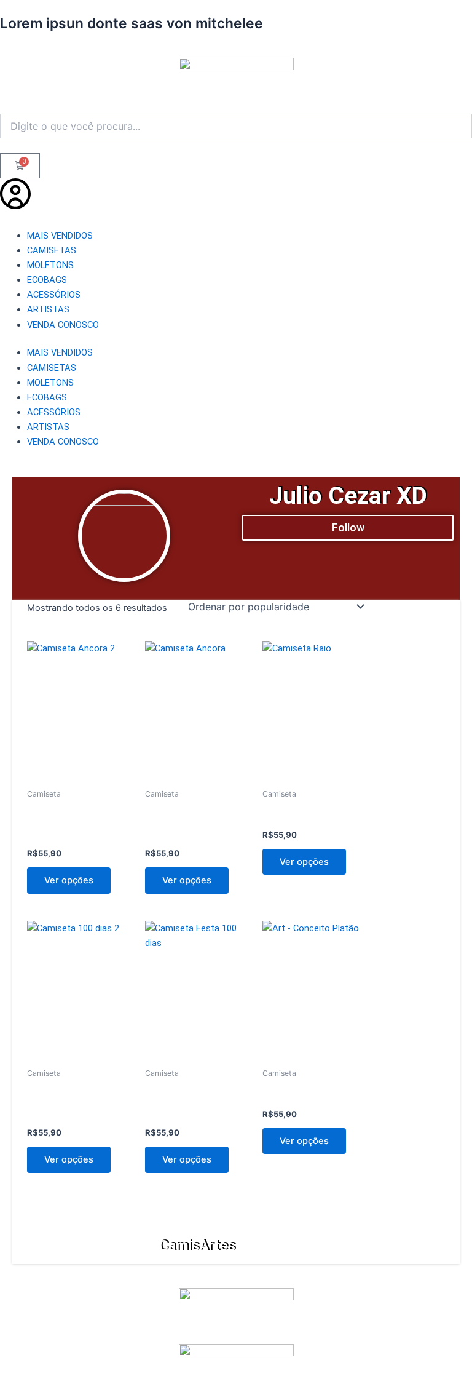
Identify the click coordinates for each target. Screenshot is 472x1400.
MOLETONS (50, 265)
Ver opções (68, 880)
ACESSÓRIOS (54, 294)
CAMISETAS (51, 250)
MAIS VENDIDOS (60, 235)
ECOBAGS (47, 279)
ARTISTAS (48, 309)
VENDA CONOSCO (63, 324)
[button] (348, 528)
